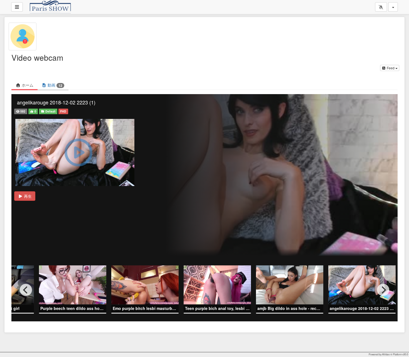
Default (50, 111)
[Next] (383, 290)
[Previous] (26, 290)
